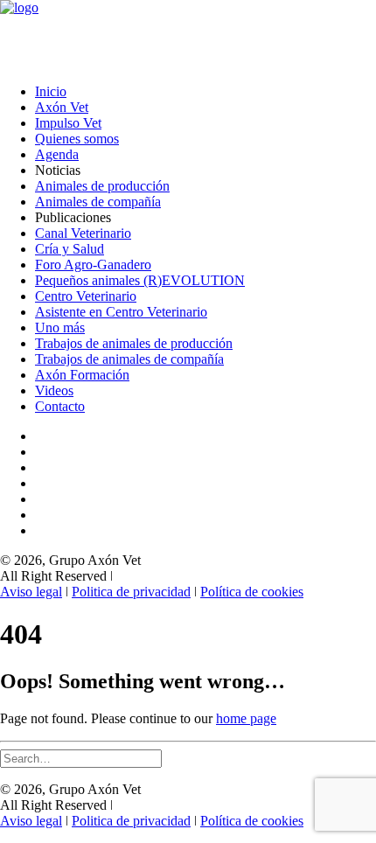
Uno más (60, 327)
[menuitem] (205, 92)
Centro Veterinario (85, 296)
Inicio (50, 91)
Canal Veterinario (83, 233)
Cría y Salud (69, 248)
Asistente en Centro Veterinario (121, 311)
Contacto (60, 406)
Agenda (57, 154)
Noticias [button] (57, 170)
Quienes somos (77, 138)
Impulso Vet (68, 122)
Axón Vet (61, 107)
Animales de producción (102, 185)
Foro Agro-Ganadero (93, 264)
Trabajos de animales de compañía (129, 359)
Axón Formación (82, 374)
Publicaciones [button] (73, 217)
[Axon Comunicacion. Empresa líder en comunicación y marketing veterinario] (188, 35)
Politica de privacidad (131, 591)
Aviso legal (31, 591)
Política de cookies (251, 591)
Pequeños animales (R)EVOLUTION (140, 280)
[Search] (81, 757)
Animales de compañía (98, 201)
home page (246, 718)
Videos (54, 390)
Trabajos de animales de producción (134, 343)
